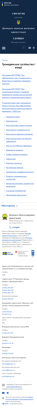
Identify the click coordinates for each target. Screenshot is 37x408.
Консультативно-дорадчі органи (19, 126)
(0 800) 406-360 (8, 290)
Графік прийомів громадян (17, 155)
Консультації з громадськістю (18, 130)
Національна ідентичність (16, 195)
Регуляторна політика (14, 168)
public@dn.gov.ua (8, 376)
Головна (5, 60)
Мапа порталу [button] (8, 206)
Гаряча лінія (11, 159)
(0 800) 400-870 (7, 288)
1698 (3, 275)
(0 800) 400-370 (7, 293)
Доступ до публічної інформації (19, 146)
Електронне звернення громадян (19, 134)
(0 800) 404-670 (7, 299)
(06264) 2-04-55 (8, 354)
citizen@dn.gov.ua (8, 370)
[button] (24, 48)
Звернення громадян (14, 150)
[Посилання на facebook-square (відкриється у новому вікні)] (33, 48)
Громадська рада (13, 117)
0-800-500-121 (7, 312)
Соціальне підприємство (16, 191)
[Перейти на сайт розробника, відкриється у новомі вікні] (5, 404)
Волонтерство (11, 121)
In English (16, 227)
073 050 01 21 (7, 314)
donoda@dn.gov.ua (8, 364)
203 (3, 323)
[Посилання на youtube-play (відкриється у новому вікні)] (29, 48)
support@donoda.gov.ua (14, 387)
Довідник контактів (14, 163)
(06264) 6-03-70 (7, 343)
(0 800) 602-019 (7, 333)
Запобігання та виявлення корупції (20, 172)
